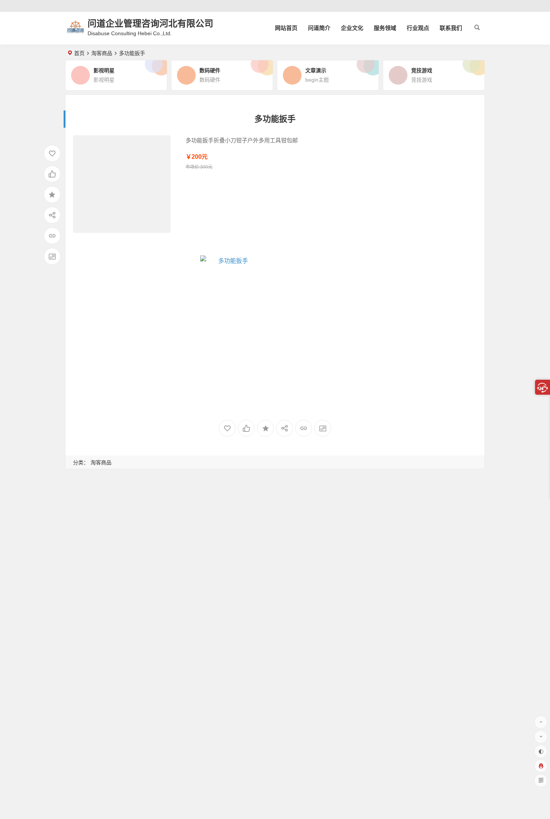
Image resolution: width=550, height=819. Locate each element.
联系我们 (451, 28)
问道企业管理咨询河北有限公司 (150, 23)
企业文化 (352, 28)
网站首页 (286, 28)
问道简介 (319, 28)
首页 (79, 53)
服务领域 (385, 28)
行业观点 (418, 28)
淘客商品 (101, 53)
